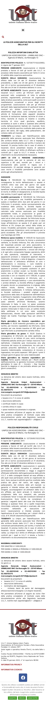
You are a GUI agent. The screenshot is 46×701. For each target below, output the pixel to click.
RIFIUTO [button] (22, 698)
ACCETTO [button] (12, 698)
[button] (23, 30)
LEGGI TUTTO (32, 698)
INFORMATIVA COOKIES (11, 670)
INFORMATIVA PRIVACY (11, 665)
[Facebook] (23, 677)
